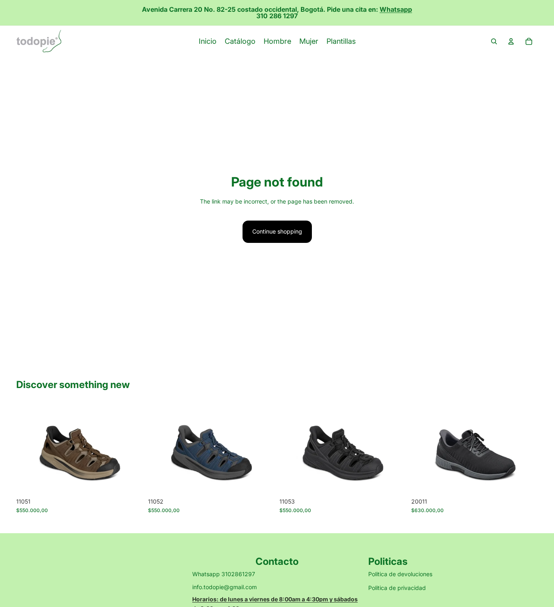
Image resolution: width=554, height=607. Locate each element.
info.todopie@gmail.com (224, 586)
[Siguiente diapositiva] (131, 449)
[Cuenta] (511, 41)
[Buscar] (494, 41)
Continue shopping (277, 231)
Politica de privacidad (397, 587)
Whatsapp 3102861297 (223, 574)
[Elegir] (130, 481)
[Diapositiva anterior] (28, 449)
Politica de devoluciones (400, 574)
